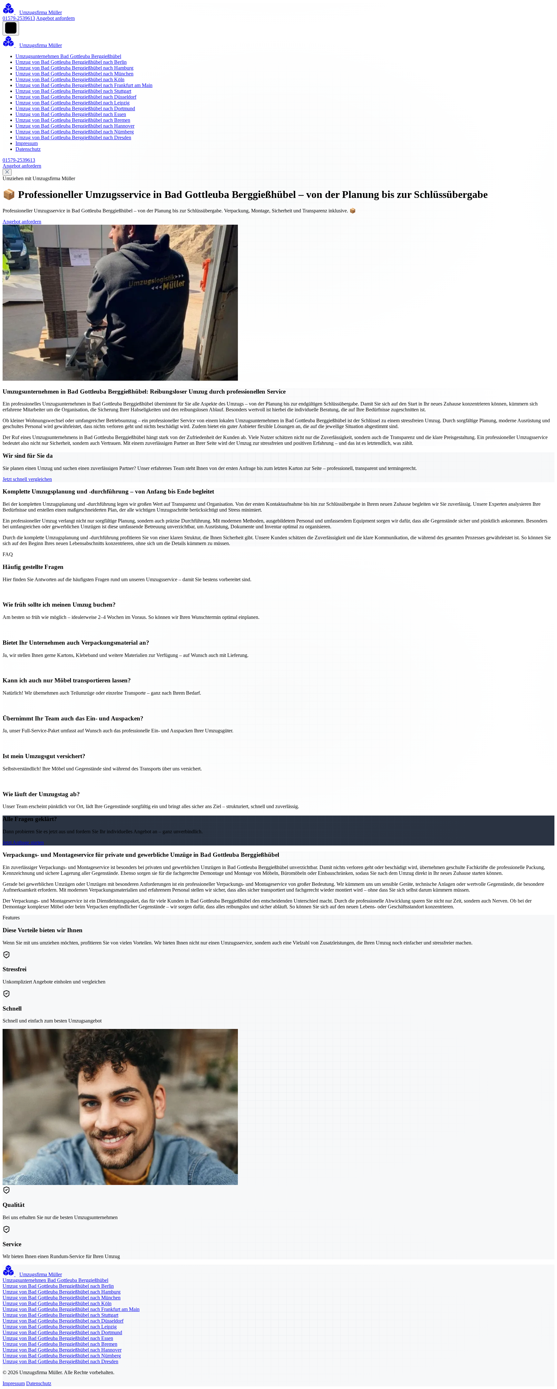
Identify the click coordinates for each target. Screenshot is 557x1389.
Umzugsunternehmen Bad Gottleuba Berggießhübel (68, 56)
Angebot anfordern (55, 18)
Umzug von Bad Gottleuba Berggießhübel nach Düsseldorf (75, 97)
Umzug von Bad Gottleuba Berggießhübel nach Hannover (74, 126)
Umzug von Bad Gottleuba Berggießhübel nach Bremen (72, 120)
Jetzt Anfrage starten (23, 842)
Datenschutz (28, 149)
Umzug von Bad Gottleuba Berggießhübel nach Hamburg (74, 68)
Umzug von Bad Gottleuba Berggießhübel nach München (74, 73)
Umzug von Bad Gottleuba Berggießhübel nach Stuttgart (73, 91)
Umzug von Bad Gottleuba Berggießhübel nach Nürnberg (74, 131)
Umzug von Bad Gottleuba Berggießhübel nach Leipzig (72, 102)
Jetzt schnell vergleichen (27, 479)
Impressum (26, 143)
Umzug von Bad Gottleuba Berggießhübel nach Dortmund (75, 108)
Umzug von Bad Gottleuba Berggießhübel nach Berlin (71, 62)
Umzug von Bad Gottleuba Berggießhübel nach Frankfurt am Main (83, 85)
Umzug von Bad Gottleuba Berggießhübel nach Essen (70, 114)
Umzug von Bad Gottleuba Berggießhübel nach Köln (69, 79)
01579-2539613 (19, 18)
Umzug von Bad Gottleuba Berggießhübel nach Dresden (73, 137)
